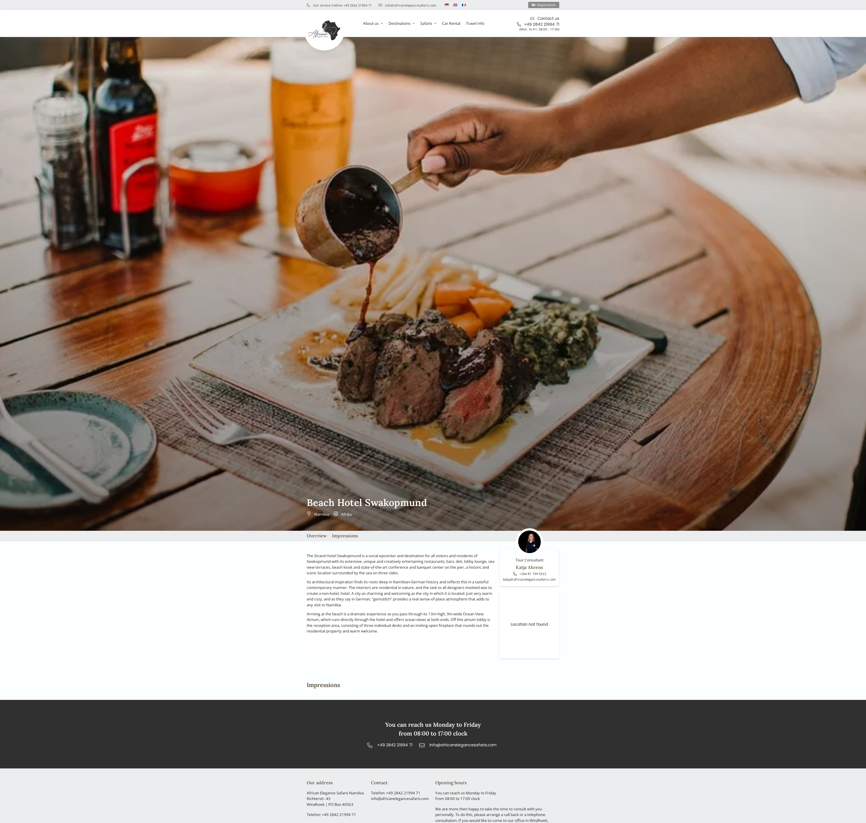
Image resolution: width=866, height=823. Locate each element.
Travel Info (475, 23)
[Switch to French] (464, 5)
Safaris (426, 23)
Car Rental (451, 23)
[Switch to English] (455, 5)
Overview (317, 535)
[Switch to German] (446, 5)
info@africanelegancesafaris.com (400, 798)
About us (371, 23)
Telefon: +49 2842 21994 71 (331, 814)
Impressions (345, 535)
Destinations (399, 23)
